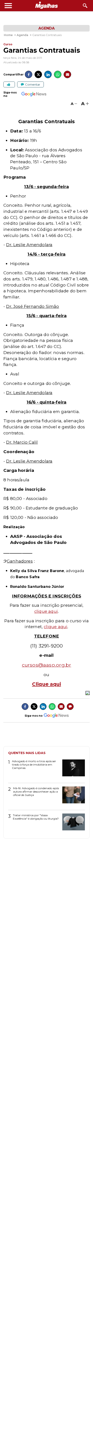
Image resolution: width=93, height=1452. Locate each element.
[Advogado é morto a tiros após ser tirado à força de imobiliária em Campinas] (72, 769)
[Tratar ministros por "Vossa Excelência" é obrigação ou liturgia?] (72, 823)
